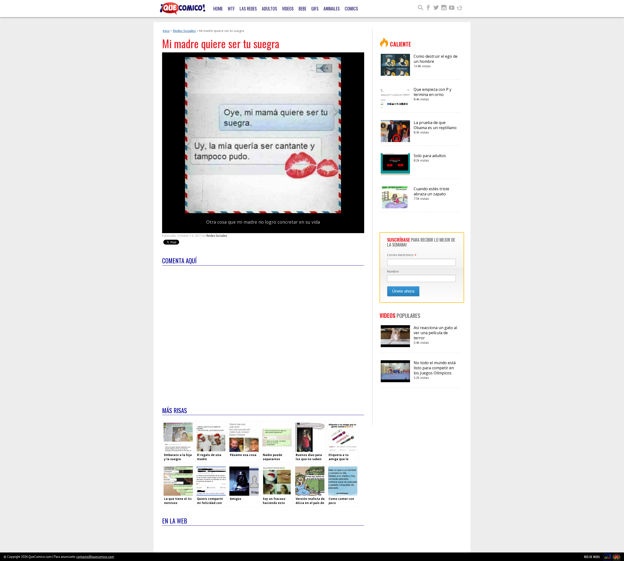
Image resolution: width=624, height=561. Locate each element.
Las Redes (248, 8)
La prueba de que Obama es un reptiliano (435, 127)
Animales (331, 8)
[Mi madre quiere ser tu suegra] (263, 212)
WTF (231, 8)
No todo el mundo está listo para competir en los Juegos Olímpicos (435, 370)
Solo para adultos (430, 157)
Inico (166, 31)
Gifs (315, 8)
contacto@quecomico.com (95, 557)
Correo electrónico (402, 255)
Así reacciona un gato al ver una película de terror (435, 335)
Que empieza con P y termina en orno (432, 94)
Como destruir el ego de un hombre (436, 61)
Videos (288, 8)
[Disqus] (263, 333)
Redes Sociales (184, 31)
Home (218, 8)
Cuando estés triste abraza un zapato (431, 193)
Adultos (269, 8)
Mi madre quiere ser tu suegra (220, 43)
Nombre (393, 271)
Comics (351, 8)
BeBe (302, 8)
